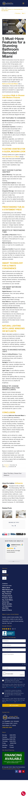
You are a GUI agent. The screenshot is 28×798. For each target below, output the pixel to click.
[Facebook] (16, 771)
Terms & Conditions (7, 768)
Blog (6, 8)
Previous (17, 13)
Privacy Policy (10, 687)
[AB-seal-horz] (9, 633)
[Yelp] (23, 771)
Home (2, 8)
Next (23, 13)
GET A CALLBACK (14, 705)
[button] (3, 514)
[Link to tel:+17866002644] (23, 793)
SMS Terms (19, 687)
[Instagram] (20, 771)
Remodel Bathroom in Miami (10, 156)
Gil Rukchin (6, 465)
